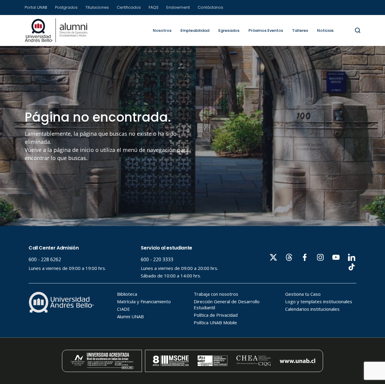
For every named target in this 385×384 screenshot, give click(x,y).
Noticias (325, 30)
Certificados (129, 7)
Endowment (178, 7)
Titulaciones (97, 7)
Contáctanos (210, 7)
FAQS (154, 7)
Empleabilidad (194, 30)
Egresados (228, 30)
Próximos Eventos (265, 30)
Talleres (300, 30)
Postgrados (66, 7)
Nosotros (162, 30)
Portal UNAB (36, 7)
